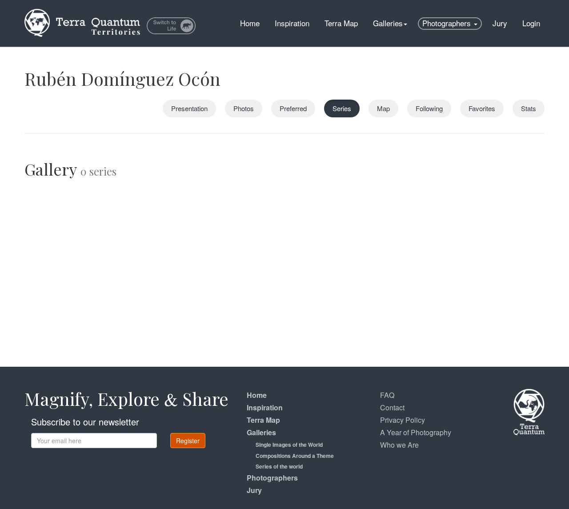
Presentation (189, 108)
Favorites (482, 108)
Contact (392, 407)
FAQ (387, 395)
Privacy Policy (402, 420)
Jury (500, 22)
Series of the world (279, 466)
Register (188, 440)
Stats (528, 108)
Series (342, 108)
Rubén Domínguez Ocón (122, 78)
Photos (243, 108)
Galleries (388, 22)
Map (383, 108)
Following (429, 108)
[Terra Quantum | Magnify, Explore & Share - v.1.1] (82, 11)
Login (531, 22)
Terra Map (341, 22)
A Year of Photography (415, 432)
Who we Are (399, 445)
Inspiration (292, 22)
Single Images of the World (289, 445)
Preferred (293, 108)
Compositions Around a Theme (295, 456)
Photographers (447, 22)
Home (250, 22)
